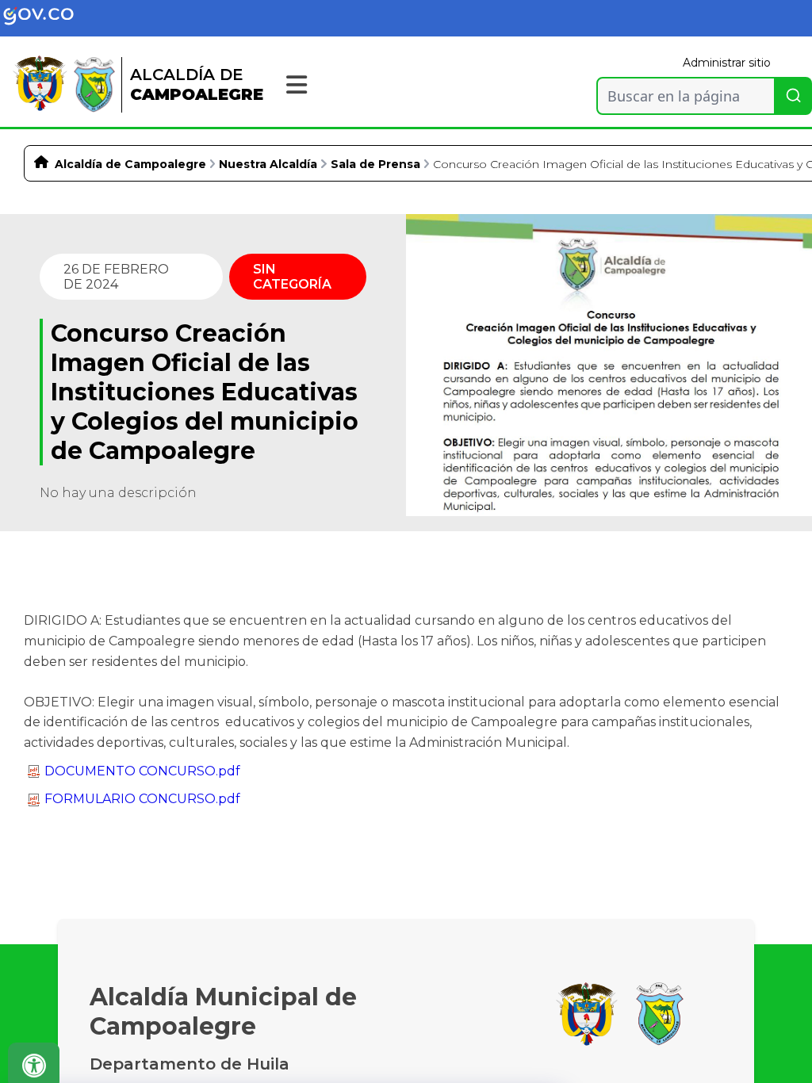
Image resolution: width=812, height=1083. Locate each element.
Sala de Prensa (375, 164)
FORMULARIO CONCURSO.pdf (142, 798)
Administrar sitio (727, 62)
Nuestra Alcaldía (268, 164)
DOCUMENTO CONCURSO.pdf (142, 771)
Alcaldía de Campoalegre (130, 164)
